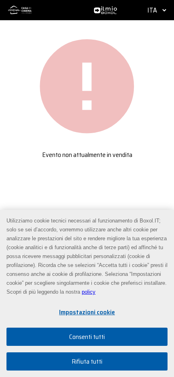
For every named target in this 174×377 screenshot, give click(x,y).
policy (88, 292)
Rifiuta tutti (87, 361)
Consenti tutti (87, 337)
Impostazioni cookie (87, 312)
